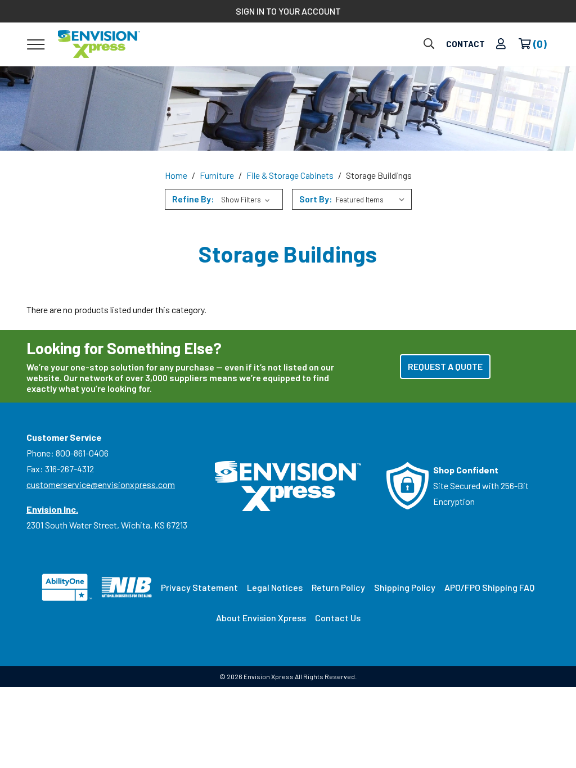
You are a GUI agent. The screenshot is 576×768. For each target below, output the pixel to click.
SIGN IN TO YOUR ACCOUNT (288, 11)
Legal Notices (275, 587)
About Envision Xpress (261, 617)
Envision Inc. (52, 509)
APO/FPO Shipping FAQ (489, 587)
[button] (224, 199)
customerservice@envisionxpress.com (100, 484)
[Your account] (500, 44)
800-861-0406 (82, 453)
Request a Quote (445, 366)
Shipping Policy (404, 587)
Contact (465, 44)
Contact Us (338, 617)
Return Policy (338, 587)
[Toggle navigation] (35, 44)
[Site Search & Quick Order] (429, 44)
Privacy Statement (199, 587)
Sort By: (315, 198)
